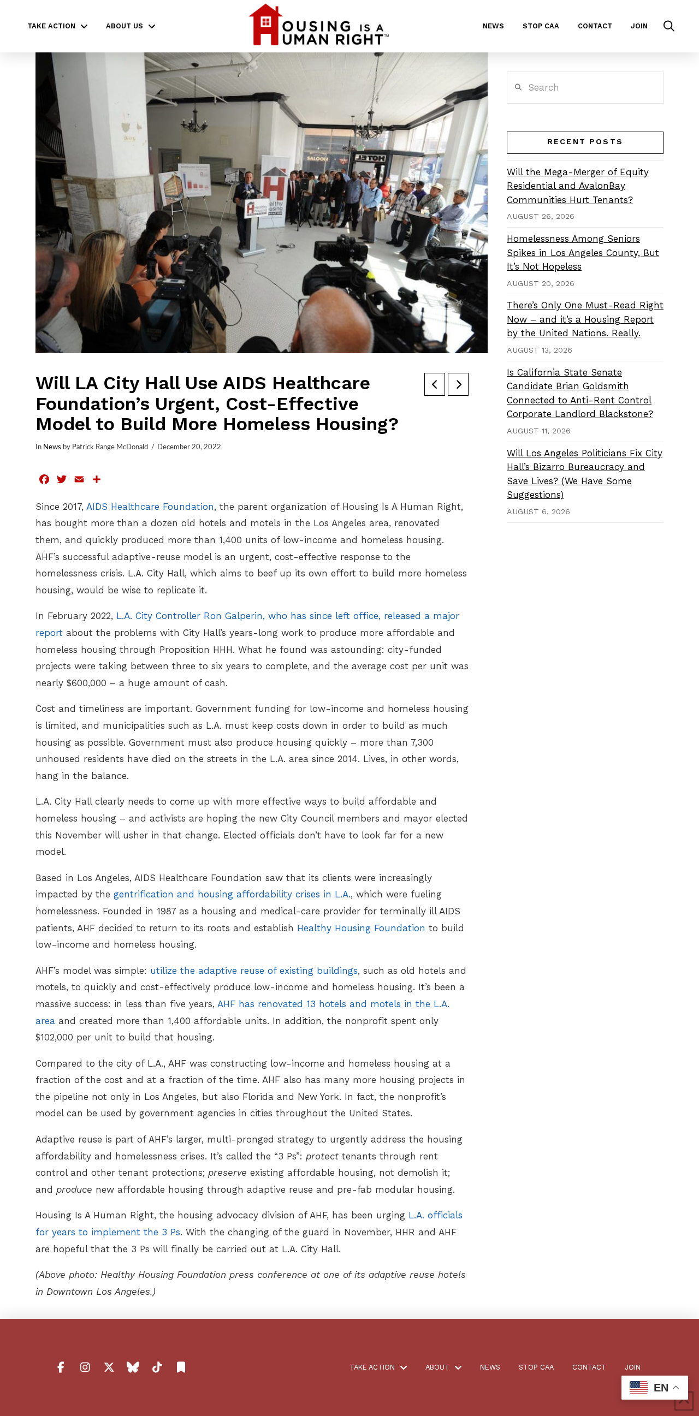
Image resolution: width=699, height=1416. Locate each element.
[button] (669, 26)
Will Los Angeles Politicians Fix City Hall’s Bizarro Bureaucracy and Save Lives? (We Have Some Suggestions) (584, 474)
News (52, 447)
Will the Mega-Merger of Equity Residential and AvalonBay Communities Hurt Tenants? (578, 185)
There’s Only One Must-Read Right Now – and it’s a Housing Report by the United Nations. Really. (585, 319)
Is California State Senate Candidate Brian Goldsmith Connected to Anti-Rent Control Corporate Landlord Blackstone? (580, 393)
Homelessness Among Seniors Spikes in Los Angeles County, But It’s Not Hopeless (583, 252)
